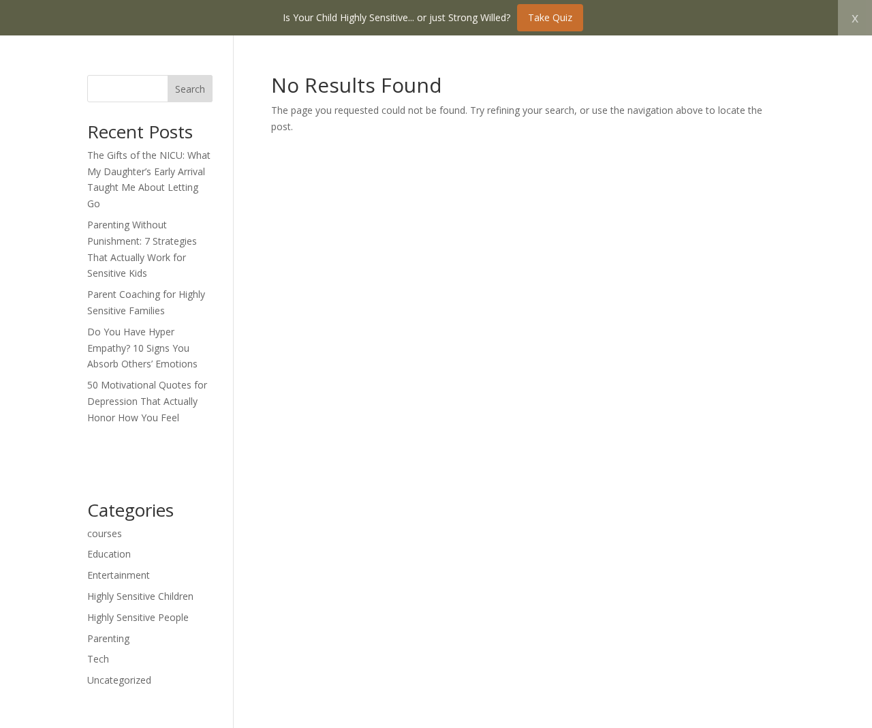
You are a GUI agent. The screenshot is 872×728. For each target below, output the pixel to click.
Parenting (108, 638)
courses (104, 533)
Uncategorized (119, 679)
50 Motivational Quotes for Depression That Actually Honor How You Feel (147, 401)
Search (190, 88)
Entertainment (118, 574)
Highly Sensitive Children (140, 596)
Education (109, 553)
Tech (98, 658)
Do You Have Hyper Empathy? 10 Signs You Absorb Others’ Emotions (142, 348)
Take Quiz (550, 17)
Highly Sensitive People (138, 617)
